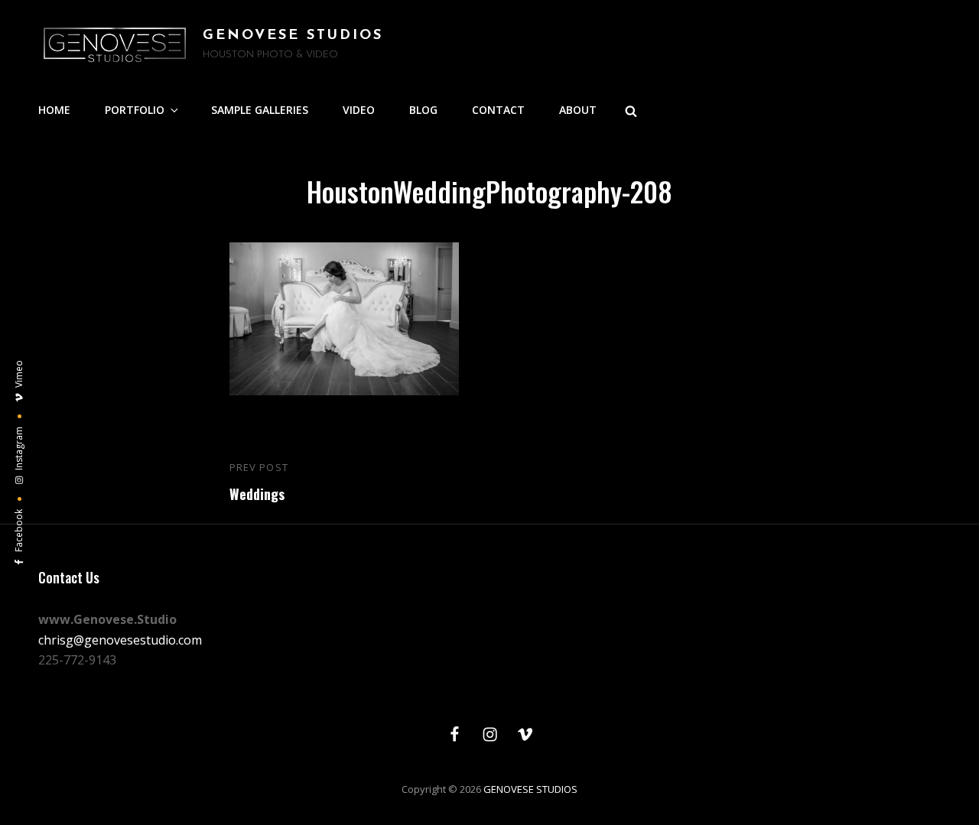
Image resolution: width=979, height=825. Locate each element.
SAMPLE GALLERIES (259, 109)
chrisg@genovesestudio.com (120, 640)
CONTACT (498, 109)
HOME (54, 109)
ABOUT (578, 109)
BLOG (423, 109)
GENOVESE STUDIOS (293, 36)
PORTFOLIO (134, 109)
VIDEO (359, 109)
